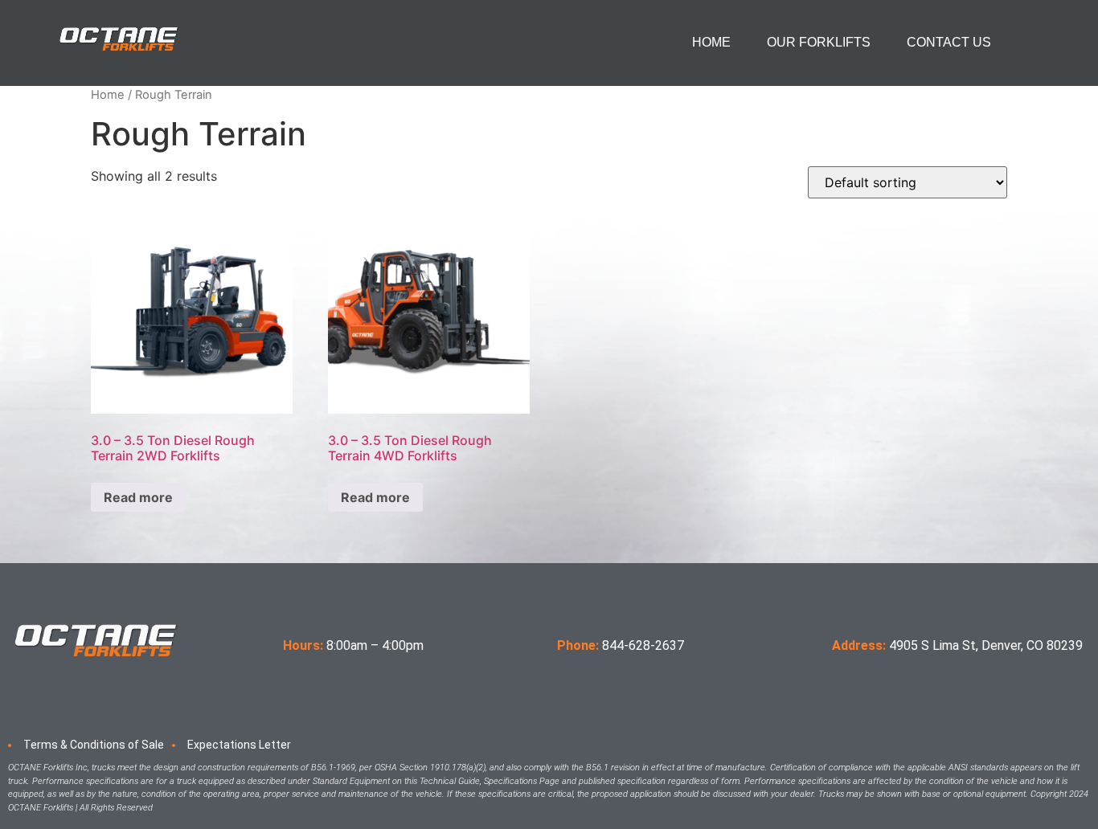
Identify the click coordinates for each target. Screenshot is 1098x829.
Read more (138, 497)
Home (711, 42)
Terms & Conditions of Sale (93, 744)
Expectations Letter (239, 744)
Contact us (949, 42)
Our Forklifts (819, 42)
